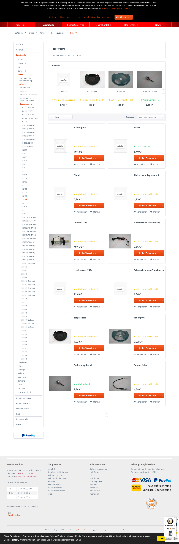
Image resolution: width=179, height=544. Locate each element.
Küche (21, 366)
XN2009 (24, 277)
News (18, 424)
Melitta (21, 373)
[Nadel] (60, 193)
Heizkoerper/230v (83, 270)
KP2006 (24, 161)
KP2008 (24, 164)
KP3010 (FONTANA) (28, 235)
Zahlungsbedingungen (58, 478)
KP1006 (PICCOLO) (28, 132)
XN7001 (24, 330)
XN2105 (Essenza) (28, 288)
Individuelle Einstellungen (60, 17)
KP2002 (24, 153)
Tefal (20, 384)
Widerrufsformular (56, 490)
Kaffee (21, 84)
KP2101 (24, 175)
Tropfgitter (121, 91)
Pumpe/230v (80, 222)
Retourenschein (23, 419)
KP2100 (24, 171)
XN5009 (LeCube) (27, 327)
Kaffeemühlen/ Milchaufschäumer (27, 99)
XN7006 (24, 341)
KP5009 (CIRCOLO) (28, 260)
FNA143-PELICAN (27, 111)
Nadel (77, 175)
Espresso (23, 91)
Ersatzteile (21, 55)
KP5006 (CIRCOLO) (28, 256)
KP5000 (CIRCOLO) (28, 242)
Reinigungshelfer (25, 392)
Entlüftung (94, 472)
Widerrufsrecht (55, 487)
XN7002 (24, 334)
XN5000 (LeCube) (27, 320)
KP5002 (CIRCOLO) (28, 249)
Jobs (91, 475)
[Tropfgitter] (121, 79)
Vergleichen (81, 164)
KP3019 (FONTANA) (28, 238)
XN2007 (24, 270)
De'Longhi (22, 63)
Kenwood (22, 71)
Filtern (56, 117)
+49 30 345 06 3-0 (25, 473)
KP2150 (24, 203)
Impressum (94, 494)
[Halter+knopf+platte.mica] (120, 193)
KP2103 (24, 182)
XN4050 (24, 316)
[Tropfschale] (92, 79)
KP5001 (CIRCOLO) (28, 246)
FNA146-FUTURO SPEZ (29, 118)
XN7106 (24, 355)
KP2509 (24, 214)
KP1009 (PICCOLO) (28, 139)
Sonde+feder (140, 365)
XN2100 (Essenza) (28, 281)
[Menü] (174, 518)
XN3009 (24, 313)
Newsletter (94, 478)
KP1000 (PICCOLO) (28, 125)
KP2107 (24, 196)
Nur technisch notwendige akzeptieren (94, 17)
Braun (20, 59)
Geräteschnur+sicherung (147, 222)
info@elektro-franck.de (26, 476)
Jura (19, 67)
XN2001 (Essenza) (28, 263)
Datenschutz (95, 490)
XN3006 (24, 309)
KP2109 (24, 200)
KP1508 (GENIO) (27, 143)
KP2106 (24, 192)
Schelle (63, 91)
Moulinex (22, 377)
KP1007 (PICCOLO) (28, 136)
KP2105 (24, 189)
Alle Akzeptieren (123, 17)
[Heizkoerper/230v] (60, 288)
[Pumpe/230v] (60, 241)
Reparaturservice (23, 398)
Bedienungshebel (149, 91)
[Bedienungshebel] (149, 79)
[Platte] (120, 146)
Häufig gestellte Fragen (58, 472)
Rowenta (21, 381)
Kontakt (51, 481)
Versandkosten (22, 408)
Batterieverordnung (98, 469)
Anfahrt (19, 44)
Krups (20, 74)
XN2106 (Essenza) (28, 292)
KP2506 (24, 210)
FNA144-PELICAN (27, 115)
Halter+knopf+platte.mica (147, 175)
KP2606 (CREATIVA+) (29, 221)
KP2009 (24, 168)
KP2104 (24, 185)
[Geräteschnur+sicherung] (120, 241)
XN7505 (24, 359)
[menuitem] (21, 24)
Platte (137, 127)
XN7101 (24, 348)
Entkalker (22, 388)
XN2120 (24, 299)
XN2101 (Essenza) (28, 284)
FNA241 (24, 122)
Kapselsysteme (26, 104)
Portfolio (20, 414)
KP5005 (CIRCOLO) (28, 253)
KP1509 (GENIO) (27, 146)
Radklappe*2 (80, 127)
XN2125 (24, 302)
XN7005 (24, 338)
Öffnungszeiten (55, 475)
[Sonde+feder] (120, 383)
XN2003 (24, 267)
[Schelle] (63, 79)
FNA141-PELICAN (27, 107)
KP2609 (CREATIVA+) (29, 224)
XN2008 (24, 274)
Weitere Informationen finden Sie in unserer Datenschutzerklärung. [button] (50, 540)
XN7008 (24, 345)
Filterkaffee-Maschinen (28, 95)
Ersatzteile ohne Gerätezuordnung (25, 79)
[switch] (170, 534)
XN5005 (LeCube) (27, 323)
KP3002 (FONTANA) (28, 228)
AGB (50, 494)
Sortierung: (131, 117)
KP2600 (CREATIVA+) (29, 217)
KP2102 (24, 178)
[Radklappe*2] (60, 146)
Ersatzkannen (25, 88)
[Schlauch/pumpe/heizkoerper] (120, 288)
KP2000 (24, 150)
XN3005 (24, 306)
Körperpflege (23, 362)
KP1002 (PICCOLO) (28, 129)
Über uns (20, 50)
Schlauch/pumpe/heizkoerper (149, 270)
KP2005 (24, 157)
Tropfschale (92, 91)
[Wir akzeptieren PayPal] (28, 435)
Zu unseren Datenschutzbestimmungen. (116, 8)
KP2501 (24, 207)
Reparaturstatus (23, 403)
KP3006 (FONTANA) (28, 231)
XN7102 (24, 352)
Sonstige (22, 369)
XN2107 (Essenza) (28, 295)
